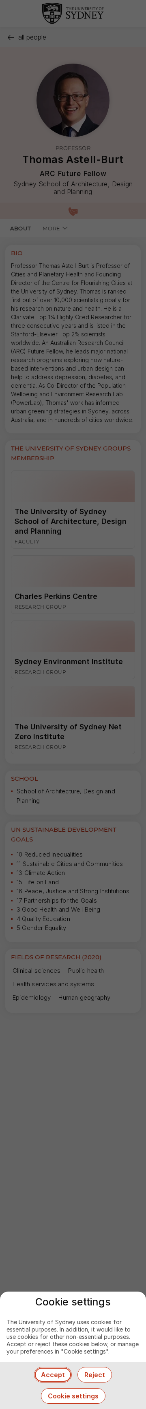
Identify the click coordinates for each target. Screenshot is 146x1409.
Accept (53, 1375)
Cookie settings (73, 1396)
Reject (94, 1375)
